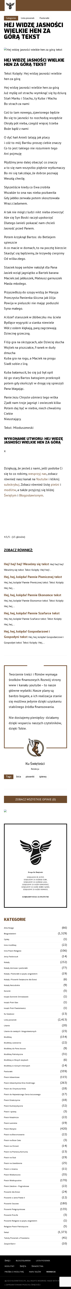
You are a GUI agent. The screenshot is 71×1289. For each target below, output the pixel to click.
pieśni (55, 484)
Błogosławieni (10, 934)
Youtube (42, 479)
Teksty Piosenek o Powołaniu (16, 1238)
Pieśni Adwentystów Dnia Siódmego (19, 1083)
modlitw (10, 490)
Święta (23, 1266)
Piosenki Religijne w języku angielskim (20, 1221)
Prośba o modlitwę (14, 1271)
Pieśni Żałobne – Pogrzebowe (16, 1186)
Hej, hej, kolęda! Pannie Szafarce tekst (32, 613)
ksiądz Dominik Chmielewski (16, 997)
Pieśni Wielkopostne (12, 1181)
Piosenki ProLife (11, 1215)
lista (18, 776)
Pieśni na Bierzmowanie (14, 1135)
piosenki (30, 776)
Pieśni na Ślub (10, 1158)
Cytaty (6, 939)
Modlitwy (8, 1037)
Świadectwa (37, 1266)
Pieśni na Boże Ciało (12, 1140)
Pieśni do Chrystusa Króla (15, 1089)
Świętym (10, 495)
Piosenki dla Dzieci (12, 1192)
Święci (6, 1232)
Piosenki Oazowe (11, 1204)
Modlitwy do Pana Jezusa (15, 1049)
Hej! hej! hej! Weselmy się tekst (26, 564)
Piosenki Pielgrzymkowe (14, 1209)
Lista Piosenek (43, 1260)
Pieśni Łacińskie (10, 1123)
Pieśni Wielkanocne (12, 1175)
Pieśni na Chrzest (11, 1146)
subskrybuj (11, 484)
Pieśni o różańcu (11, 1169)
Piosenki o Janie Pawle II (14, 1198)
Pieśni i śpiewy (10, 1112)
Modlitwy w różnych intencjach (17, 1066)
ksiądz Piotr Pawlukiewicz (15, 1008)
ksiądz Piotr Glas (11, 1002)
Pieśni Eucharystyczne (13, 1106)
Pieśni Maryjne (10, 1129)
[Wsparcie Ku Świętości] (35, 870)
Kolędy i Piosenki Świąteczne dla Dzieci (20, 980)
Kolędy (7, 962)
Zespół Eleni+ (10, 1244)
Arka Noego (9, 928)
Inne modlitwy (10, 945)
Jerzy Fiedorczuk (11, 957)
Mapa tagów (35, 1271)
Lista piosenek (27, 18)
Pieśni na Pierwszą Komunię (16, 1152)
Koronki (7, 991)
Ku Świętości (9, 1014)
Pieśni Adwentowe (11, 1077)
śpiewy (43, 776)
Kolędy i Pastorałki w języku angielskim (20, 974)
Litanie (7, 1026)
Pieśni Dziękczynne (12, 1100)
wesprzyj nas (37, 474)
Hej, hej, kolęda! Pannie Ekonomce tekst (32, 595)
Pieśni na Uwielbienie (13, 1163)
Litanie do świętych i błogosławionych (20, 1031)
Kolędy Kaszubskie (12, 985)
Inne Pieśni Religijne (12, 951)
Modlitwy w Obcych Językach (16, 1060)
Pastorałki (44, 18)
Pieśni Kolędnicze (11, 1117)
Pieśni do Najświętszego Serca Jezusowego (22, 1094)
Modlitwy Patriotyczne (13, 1054)
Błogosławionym (31, 495)
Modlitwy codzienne (12, 1043)
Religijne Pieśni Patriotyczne (16, 1227)
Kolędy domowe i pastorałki (16, 968)
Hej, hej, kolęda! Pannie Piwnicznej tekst (33, 577)
